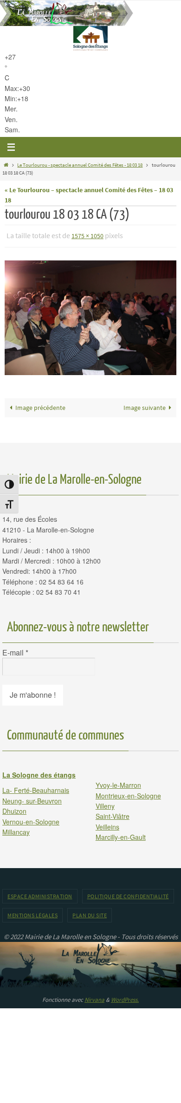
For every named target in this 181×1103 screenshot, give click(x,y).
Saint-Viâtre (112, 814)
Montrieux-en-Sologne (128, 793)
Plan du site (89, 912)
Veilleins (107, 824)
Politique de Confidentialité (128, 893)
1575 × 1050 (87, 235)
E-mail (15, 650)
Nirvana (94, 997)
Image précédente (40, 405)
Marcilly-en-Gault (121, 835)
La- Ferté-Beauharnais (35, 788)
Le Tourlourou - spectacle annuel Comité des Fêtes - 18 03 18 (79, 165)
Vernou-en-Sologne (30, 819)
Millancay (16, 829)
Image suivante (144, 405)
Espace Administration (39, 893)
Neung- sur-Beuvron (32, 798)
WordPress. (125, 997)
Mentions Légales (32, 912)
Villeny (105, 803)
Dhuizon (14, 809)
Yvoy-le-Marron (118, 783)
